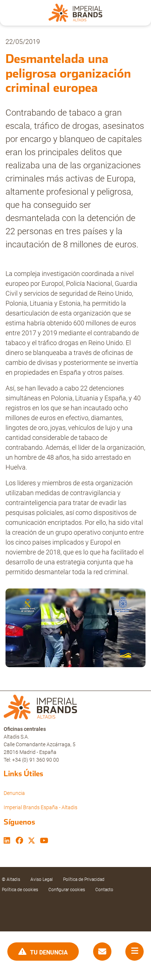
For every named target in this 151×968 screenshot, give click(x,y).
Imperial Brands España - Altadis (40, 807)
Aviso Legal (41, 879)
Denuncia (14, 793)
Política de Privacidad (83, 879)
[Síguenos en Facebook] (19, 841)
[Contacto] (102, 952)
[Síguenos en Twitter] (31, 841)
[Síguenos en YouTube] (44, 841)
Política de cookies (20, 889)
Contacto (104, 889)
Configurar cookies (66, 889)
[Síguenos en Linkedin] (7, 841)
